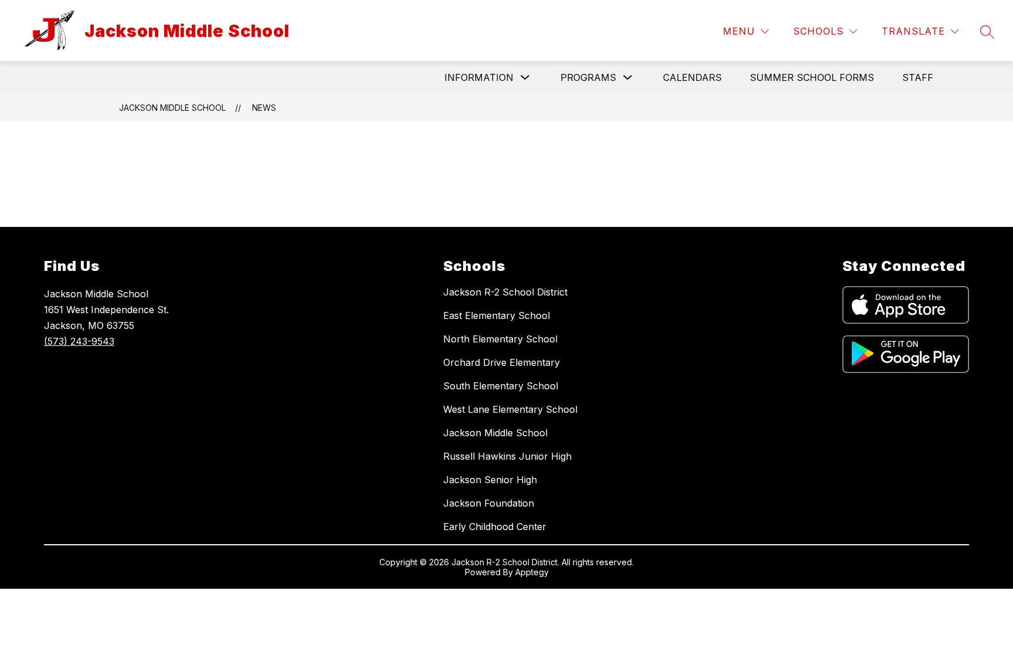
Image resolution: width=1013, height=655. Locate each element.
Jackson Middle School (172, 108)
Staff (917, 77)
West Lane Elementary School (510, 409)
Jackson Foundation (488, 503)
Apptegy (532, 572)
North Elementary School (500, 339)
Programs (588, 77)
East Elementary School (496, 315)
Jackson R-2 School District (505, 292)
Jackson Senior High (490, 480)
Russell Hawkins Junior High (507, 456)
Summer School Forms (812, 77)
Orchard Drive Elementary (501, 362)
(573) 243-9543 (79, 341)
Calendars (692, 77)
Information (479, 77)
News (264, 108)
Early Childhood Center (494, 526)
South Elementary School (500, 386)
